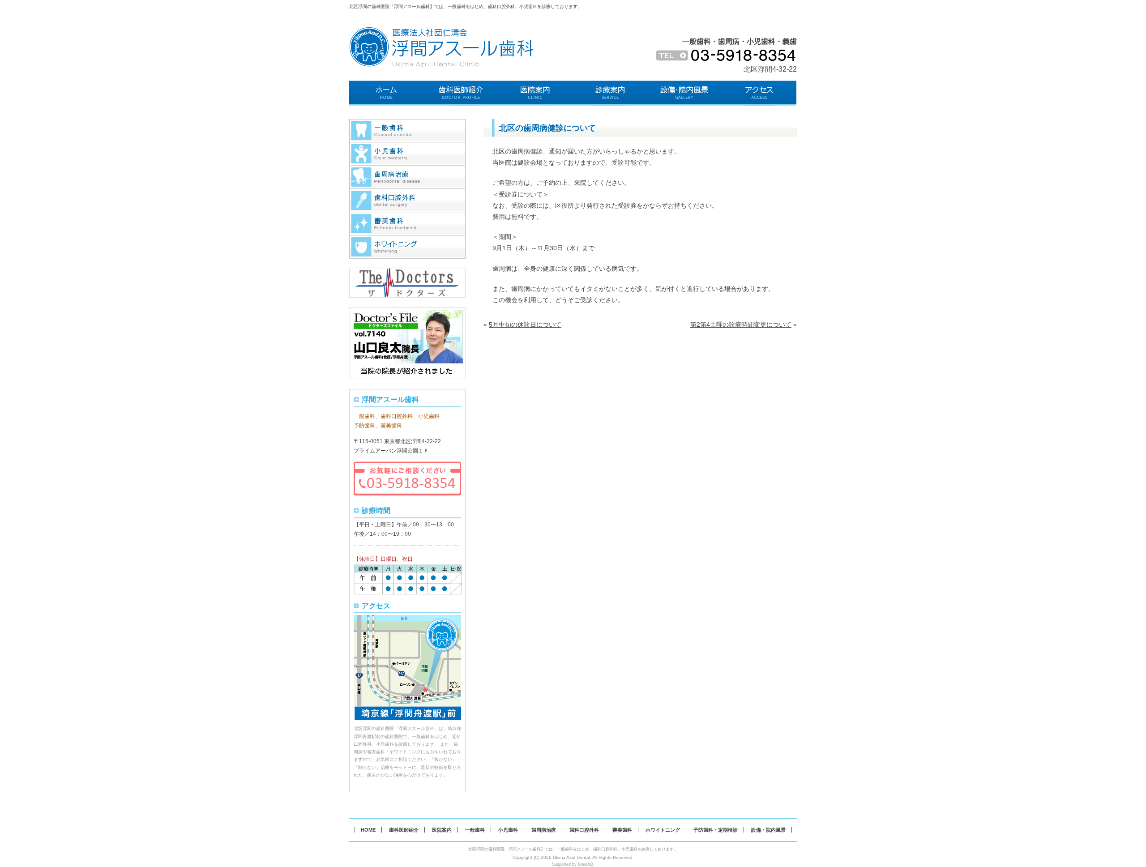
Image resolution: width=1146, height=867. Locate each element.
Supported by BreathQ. (573, 864)
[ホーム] (386, 93)
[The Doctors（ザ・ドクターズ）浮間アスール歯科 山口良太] (407, 272)
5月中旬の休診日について (525, 324)
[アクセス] (759, 93)
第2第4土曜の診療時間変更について (740, 324)
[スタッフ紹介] (461, 93)
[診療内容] (610, 93)
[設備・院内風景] (684, 93)
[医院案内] (535, 93)
